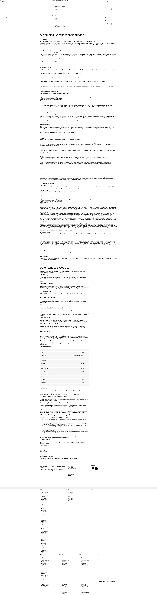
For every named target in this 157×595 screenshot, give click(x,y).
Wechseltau (44, 586)
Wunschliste (70, 467)
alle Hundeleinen (45, 584)
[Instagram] (92, 468)
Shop (56, 5)
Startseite (56, 3)
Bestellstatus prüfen (72, 468)
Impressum (52, 483)
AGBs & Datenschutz (44, 483)
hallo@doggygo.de (43, 478)
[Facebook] (96, 468)
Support (56, 7)
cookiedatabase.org (57, 458)
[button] (3, 1)
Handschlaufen (45, 585)
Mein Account (70, 466)
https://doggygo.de (50, 277)
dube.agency (59, 480)
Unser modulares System (60, 6)
